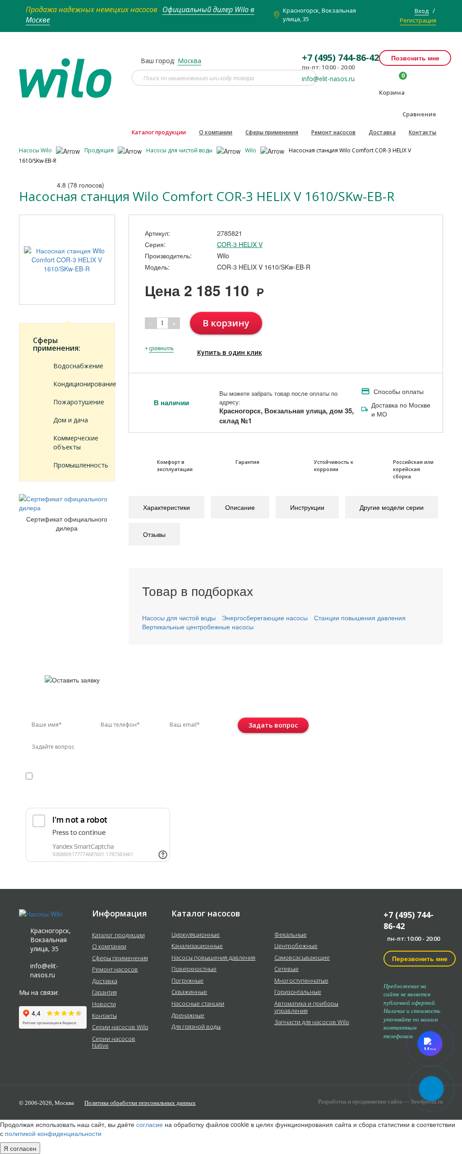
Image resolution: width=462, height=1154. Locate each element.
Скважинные (189, 992)
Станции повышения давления (360, 617)
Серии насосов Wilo (120, 1027)
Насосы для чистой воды (180, 150)
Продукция (99, 150)
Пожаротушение (77, 402)
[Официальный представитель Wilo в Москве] (68, 72)
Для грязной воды (196, 1026)
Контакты (422, 132)
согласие (64, 775)
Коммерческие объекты (75, 442)
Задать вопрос (273, 725)
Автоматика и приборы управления (306, 1007)
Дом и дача (70, 420)
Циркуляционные (195, 935)
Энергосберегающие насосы (265, 617)
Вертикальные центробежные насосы (198, 626)
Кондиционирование (77, 384)
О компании (215, 132)
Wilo (251, 150)
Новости (104, 1004)
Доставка (382, 132)
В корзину (226, 323)
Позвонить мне (415, 57)
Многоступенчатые (301, 981)
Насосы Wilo (36, 150)
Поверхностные (194, 969)
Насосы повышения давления (213, 958)
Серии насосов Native (113, 1042)
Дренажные (187, 1015)
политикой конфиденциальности (68, 784)
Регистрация (418, 20)
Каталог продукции (159, 132)
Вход (422, 11)
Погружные (187, 981)
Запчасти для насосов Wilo (311, 1022)
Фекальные (290, 935)
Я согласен (20, 1148)
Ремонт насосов (333, 132)
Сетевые (286, 969)
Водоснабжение (77, 366)
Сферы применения (271, 132)
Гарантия (104, 992)
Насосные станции (197, 1003)
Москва (189, 60)
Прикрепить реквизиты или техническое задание (106, 797)
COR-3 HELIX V (240, 244)
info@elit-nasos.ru (328, 79)
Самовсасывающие (302, 958)
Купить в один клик (229, 352)
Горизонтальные (297, 992)
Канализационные (197, 946)
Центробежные (296, 946)
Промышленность (77, 465)
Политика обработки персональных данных (140, 1102)
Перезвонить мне (420, 958)
